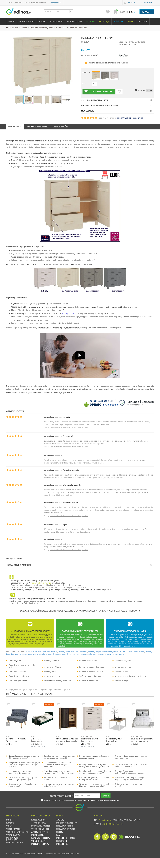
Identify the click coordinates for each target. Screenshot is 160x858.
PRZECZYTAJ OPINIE (123, 118)
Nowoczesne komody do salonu (57, 681)
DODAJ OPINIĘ (137, 118)
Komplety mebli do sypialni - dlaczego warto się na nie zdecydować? (95, 772)
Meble (11, 21)
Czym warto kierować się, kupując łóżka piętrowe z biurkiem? (131, 766)
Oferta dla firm (13, 835)
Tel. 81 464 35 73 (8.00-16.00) (35, 3)
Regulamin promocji (65, 829)
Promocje (104, 21)
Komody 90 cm (14, 661)
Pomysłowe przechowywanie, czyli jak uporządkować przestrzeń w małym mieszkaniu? (24, 765)
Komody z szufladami (17, 672)
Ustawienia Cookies (40, 829)
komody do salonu (69, 313)
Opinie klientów (38, 841)
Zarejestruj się (145, 3)
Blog (8, 820)
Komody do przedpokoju (18, 676)
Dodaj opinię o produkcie (19, 565)
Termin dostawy (38, 823)
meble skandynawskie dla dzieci (115, 652)
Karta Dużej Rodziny (40, 838)
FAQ (58, 835)
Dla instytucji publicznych (12, 839)
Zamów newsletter (61, 795)
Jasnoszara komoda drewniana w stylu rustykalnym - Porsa (69, 427)
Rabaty (59, 832)
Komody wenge (121, 681)
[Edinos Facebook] (97, 837)
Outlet (130, 21)
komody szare (64, 652)
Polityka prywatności (40, 826)
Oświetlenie (56, 21)
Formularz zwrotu (14, 842)
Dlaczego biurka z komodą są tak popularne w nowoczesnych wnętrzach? (57, 765)
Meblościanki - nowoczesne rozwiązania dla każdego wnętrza (22, 772)
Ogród (42, 21)
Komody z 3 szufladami (18, 681)
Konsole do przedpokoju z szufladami (130, 676)
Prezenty (143, 21)
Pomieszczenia (27, 21)
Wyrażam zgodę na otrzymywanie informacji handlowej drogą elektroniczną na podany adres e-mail (81, 800)
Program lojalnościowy (66, 823)
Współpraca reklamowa (17, 832)
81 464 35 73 (105, 820)
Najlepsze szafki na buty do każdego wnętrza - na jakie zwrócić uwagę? (129, 779)
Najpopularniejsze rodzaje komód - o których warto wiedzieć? (23, 757)
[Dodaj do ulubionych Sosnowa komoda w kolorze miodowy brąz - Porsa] (119, 91)
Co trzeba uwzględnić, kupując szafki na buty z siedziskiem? (94, 779)
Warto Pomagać (14, 829)
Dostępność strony (40, 844)
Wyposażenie (74, 21)
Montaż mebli (87, 111)
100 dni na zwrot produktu (94, 100)
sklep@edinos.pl (55, 3)
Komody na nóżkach (52, 667)
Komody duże (50, 672)
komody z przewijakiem (114, 654)
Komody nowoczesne (88, 661)
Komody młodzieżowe (88, 681)
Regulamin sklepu (64, 826)
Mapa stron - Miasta (65, 838)
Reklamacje (61, 841)
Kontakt (18, 3)
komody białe (31, 652)
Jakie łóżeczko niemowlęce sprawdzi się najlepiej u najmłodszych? (23, 779)
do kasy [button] (146, 12)
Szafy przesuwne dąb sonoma (91, 676)
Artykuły (60, 820)
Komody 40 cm (121, 672)
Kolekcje (118, 21)
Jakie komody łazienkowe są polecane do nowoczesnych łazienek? (59, 757)
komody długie (94, 652)
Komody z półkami (52, 661)
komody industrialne (79, 652)
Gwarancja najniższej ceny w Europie (99, 106)
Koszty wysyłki (38, 820)
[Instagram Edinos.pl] (105, 837)
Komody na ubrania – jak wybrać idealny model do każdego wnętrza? (94, 766)
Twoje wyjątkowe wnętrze (40, 583)
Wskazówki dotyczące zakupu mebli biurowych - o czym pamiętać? (94, 785)
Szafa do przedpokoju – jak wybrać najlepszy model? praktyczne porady (59, 772)
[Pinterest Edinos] (113, 837)
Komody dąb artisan (123, 667)
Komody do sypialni (123, 661)
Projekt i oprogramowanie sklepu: (62, 854)
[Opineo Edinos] (129, 837)
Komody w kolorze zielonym (91, 672)
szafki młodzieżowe (95, 654)
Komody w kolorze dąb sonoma (92, 667)
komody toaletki (54, 654)
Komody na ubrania (52, 676)
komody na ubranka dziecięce (74, 654)
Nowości (90, 21)
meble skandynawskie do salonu (33, 654)
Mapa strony (62, 844)
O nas (10, 3)
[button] (71, 11)
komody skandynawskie (47, 652)
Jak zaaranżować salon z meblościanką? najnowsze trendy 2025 (130, 772)
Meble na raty (37, 835)
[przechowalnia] (109, 12)
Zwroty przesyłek (39, 832)
